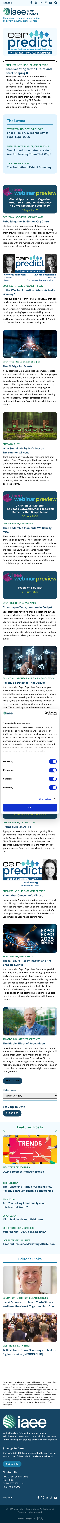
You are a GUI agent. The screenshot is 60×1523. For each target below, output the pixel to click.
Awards (7, 1039)
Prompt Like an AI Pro (17, 827)
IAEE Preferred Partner (16, 1240)
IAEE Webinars (21, 163)
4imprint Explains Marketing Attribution (29, 1244)
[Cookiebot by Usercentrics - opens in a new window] (44, 713)
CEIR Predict (40, 65)
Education (9, 1199)
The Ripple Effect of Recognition (24, 1043)
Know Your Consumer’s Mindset (24, 895)
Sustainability (11, 444)
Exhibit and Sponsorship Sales (21, 678)
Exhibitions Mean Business (18, 1228)
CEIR (9, 163)
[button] (12, 1081)
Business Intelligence (19, 65)
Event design (10, 602)
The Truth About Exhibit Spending (29, 167)
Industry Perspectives (26, 1039)
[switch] (53, 770)
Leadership (26, 523)
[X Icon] (36, 3)
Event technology (18, 129)
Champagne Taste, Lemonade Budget (27, 607)
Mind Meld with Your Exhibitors (23, 1219)
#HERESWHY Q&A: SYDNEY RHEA (24, 1231)
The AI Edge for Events (17, 366)
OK (30, 807)
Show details (45, 799)
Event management (14, 217)
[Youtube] (51, 3)
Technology (27, 822)
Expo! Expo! (37, 129)
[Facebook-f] (31, 3)
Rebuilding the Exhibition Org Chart (26, 221)
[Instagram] (46, 3)
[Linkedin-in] (41, 3)
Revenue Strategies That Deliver (24, 682)
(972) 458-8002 (11, 1486)
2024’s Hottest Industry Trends (23, 1171)
